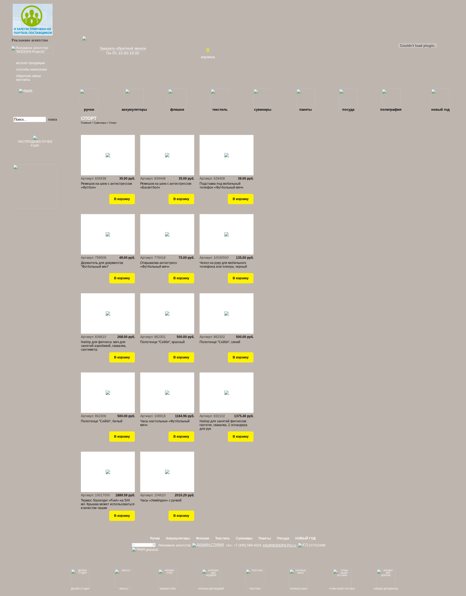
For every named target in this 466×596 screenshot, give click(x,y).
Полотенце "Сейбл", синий (220, 342)
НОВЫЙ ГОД (440, 109)
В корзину (122, 199)
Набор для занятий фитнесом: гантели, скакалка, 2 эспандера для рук (223, 425)
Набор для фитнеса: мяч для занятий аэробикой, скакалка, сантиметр (103, 345)
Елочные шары (298, 589)
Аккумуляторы (134, 109)
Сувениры (262, 109)
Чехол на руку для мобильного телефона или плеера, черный (223, 265)
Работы (123, 589)
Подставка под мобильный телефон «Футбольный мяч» (222, 185)
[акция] (35, 98)
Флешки (177, 109)
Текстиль (220, 109)
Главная (86, 122)
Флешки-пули (168, 589)
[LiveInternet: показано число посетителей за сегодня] (144, 546)
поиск (52, 119)
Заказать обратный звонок (123, 48)
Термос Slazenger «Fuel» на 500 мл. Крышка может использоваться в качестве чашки (108, 504)
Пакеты (305, 109)
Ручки (89, 109)
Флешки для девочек (386, 589)
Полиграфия (391, 109)
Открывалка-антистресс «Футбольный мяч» (158, 265)
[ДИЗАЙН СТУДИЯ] (208, 545)
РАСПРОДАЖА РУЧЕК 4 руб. (35, 143)
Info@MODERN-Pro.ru (279, 545)
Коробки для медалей (211, 589)
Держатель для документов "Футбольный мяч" (102, 265)
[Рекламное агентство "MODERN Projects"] (32, 52)
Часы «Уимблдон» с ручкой (160, 500)
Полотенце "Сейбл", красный (162, 342)
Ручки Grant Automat (342, 589)
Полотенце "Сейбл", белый (101, 421)
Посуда (348, 109)
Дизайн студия (80, 589)
